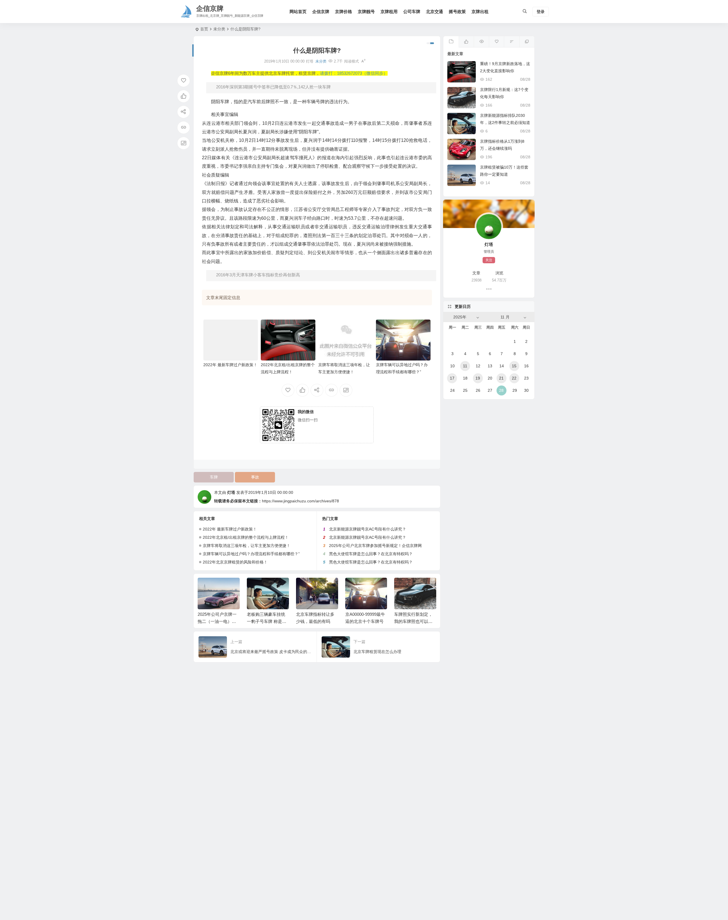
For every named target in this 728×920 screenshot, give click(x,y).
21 (501, 378)
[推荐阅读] (526, 41)
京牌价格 (343, 11)
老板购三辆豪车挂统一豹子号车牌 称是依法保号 (266, 621)
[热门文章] (481, 41)
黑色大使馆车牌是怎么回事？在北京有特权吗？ (371, 554)
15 (514, 366)
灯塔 (231, 492)
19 (477, 378)
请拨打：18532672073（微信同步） (354, 73)
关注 (488, 260)
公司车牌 (411, 11)
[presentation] (403, 587)
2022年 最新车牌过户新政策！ (230, 364)
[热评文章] (496, 41)
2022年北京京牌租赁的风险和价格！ (235, 562)
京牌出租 (480, 11)
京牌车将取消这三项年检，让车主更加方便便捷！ (246, 545)
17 (452, 378)
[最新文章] (450, 41)
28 (501, 390)
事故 (255, 477)
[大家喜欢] (466, 41)
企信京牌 (320, 11)
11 (465, 366)
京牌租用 (389, 11)
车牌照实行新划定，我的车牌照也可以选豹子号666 (413, 621)
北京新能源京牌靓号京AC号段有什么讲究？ (367, 529)
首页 (204, 29)
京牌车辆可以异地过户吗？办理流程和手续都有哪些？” (251, 554)
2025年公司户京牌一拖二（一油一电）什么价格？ (217, 621)
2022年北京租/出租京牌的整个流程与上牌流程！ (246, 537)
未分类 (219, 29)
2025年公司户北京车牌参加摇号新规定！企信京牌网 (375, 545)
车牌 (214, 477)
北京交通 (434, 11)
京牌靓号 (366, 11)
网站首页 (298, 11)
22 (514, 378)
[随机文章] (511, 41)
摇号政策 (457, 11)
